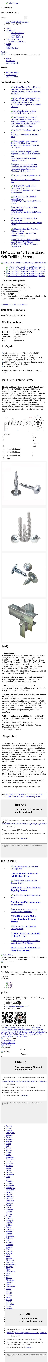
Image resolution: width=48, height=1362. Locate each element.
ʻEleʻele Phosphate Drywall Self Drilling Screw (24, 874)
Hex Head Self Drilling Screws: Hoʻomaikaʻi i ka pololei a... (23, 125)
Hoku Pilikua (6, 1045)
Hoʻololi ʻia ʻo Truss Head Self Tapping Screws (24, 794)
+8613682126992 (8, 1043)
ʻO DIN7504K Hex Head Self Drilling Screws (23, 796)
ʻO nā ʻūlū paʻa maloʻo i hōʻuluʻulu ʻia (31, 1032)
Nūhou (8, 44)
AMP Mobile (36, 1028)
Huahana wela (10, 1028)
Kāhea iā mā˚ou (12, 48)
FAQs (8, 46)
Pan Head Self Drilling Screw (12, 1034)
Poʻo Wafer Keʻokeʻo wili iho (22, 113)
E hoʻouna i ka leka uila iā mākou (14, 305)
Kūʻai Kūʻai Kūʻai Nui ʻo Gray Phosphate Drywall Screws (23, 919)
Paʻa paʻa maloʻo (17, 33)
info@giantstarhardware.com (17, 1006)
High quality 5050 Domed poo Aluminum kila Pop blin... (23, 170)
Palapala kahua (23, 1028)
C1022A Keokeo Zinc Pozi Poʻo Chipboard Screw (23, 234)
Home (8, 28)
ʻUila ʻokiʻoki (16, 35)
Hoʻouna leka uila (8, 1041)
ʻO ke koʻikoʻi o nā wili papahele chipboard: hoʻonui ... (24, 159)
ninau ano (5, 979)
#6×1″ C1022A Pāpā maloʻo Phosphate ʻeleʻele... (25, 949)
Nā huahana (10, 30)
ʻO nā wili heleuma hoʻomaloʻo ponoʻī (16, 1030)
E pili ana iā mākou (13, 39)
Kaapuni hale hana (18, 41)
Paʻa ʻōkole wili (17, 37)
